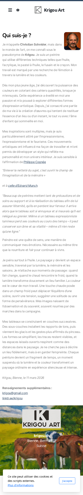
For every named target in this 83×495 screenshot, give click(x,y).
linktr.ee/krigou (12, 398)
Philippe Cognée (35, 162)
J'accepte (67, 481)
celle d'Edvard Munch (22, 185)
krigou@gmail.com (15, 393)
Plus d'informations (21, 485)
